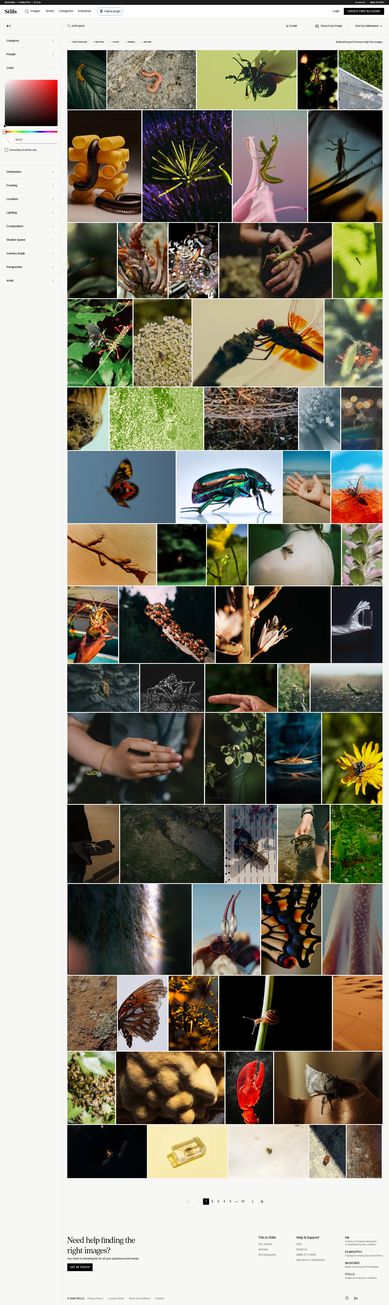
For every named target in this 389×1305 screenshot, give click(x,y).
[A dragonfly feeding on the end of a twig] (258, 343)
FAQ (299, 1244)
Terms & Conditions (139, 1298)
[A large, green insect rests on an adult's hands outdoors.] (275, 260)
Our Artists (265, 1244)
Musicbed (10, 2)
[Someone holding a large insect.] (92, 624)
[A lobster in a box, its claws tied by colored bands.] (251, 844)
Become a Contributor (310, 1260)
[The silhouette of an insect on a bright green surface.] (358, 260)
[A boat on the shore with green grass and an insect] (361, 79)
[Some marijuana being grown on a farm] (294, 688)
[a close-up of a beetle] (247, 79)
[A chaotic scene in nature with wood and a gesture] (170, 1088)
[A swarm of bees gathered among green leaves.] (91, 1088)
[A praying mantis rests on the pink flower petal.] (270, 166)
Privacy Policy (95, 1298)
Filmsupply (25, 2)
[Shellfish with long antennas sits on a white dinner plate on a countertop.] (293, 758)
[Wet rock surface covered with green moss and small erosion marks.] (172, 844)
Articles (263, 1249)
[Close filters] (8, 26)
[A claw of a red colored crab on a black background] (249, 1088)
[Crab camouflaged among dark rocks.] (103, 688)
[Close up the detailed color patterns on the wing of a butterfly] (291, 929)
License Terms (116, 1298)
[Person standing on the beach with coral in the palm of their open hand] (306, 487)
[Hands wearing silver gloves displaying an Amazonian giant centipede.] (357, 624)
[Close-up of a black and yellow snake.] (88, 418)
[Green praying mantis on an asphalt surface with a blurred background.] (347, 688)
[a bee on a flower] (354, 343)
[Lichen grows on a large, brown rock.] (92, 1013)
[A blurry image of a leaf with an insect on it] (92, 260)
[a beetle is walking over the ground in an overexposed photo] (156, 418)
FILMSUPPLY (353, 1252)
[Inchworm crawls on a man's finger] (241, 688)
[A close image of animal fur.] (129, 929)
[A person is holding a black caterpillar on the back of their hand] (135, 758)
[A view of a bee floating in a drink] (356, 487)
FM (347, 1237)
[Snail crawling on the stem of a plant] (275, 1013)
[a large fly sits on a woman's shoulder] (294, 555)
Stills (37, 2)
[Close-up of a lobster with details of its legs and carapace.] (143, 260)
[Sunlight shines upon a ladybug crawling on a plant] (227, 555)
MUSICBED (352, 1263)
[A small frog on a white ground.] (268, 1151)
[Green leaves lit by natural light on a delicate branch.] (235, 758)
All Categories (267, 1254)
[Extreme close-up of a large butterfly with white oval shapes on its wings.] (143, 1013)
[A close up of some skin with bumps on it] (352, 929)
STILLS (350, 1274)
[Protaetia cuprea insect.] (229, 487)
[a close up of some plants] (356, 844)
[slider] (31, 103)
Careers (159, 1298)
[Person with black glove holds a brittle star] (93, 844)
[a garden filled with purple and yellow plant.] (187, 166)
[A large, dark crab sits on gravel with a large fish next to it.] (172, 688)
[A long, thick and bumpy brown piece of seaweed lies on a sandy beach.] (111, 555)
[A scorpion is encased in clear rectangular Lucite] (187, 1151)
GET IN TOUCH (80, 1267)
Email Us (301, 1249)
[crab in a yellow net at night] (361, 418)
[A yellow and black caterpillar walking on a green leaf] (86, 79)
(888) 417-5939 (377, 2)
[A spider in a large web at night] (107, 1151)
